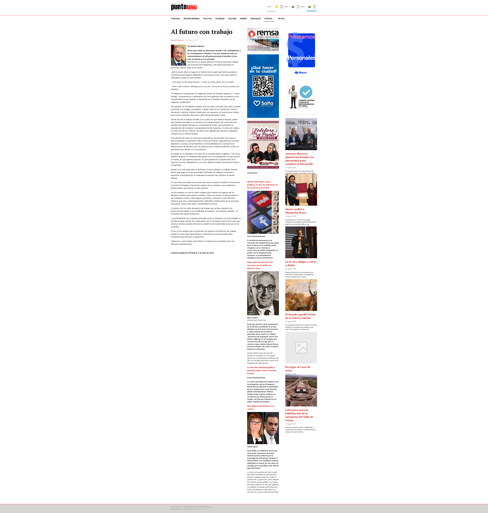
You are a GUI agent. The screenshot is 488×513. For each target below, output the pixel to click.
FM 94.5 (281, 18)
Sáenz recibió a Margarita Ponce (295, 210)
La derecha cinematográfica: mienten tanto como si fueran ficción (261, 370)
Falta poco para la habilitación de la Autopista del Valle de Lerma (299, 415)
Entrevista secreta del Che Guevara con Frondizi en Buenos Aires (260, 265)
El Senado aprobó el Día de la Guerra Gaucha (300, 316)
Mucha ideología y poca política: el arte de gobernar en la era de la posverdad (262, 184)
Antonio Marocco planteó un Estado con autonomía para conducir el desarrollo (299, 159)
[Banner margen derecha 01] (301, 53)
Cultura (232, 18)
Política (207, 18)
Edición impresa (192, 18)
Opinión (268, 18)
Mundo (243, 18)
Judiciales (256, 18)
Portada (175, 18)
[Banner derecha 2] (263, 86)
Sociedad (220, 18)
